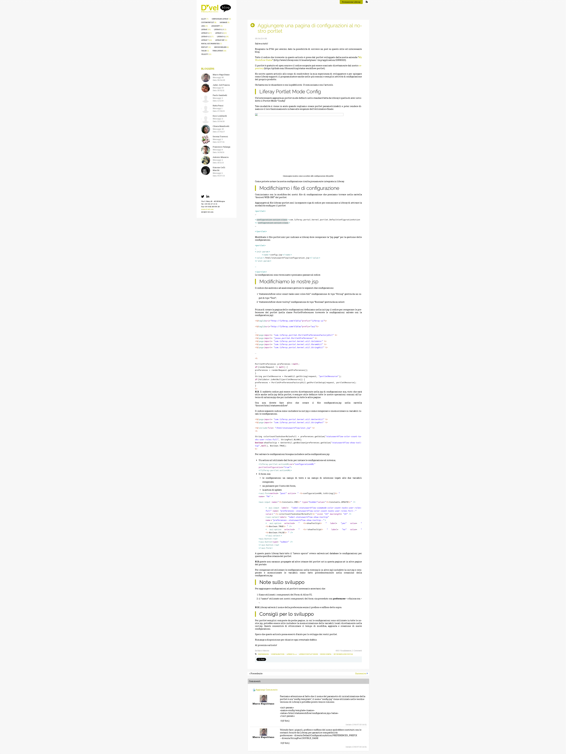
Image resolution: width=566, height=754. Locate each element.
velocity (206, 54)
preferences (263, 654)
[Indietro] (254, 25)
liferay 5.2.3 (220, 30)
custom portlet (208, 22)
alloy (204, 19)
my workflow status (343, 654)
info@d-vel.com (207, 212)
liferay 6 (206, 33)
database (224, 22)
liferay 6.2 (223, 37)
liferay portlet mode (308, 654)
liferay (206, 30)
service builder (221, 47)
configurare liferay (221, 19)
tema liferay (219, 51)
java (204, 26)
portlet (206, 47)
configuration (277, 654)
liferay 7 (206, 40)
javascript (217, 26)
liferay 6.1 (221, 33)
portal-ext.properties (211, 44)
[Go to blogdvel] (216, 8)
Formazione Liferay (351, 2)
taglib (205, 51)
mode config (325, 654)
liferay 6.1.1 (207, 37)
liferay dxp (221, 40)
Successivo (360, 673)
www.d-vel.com (207, 209)
